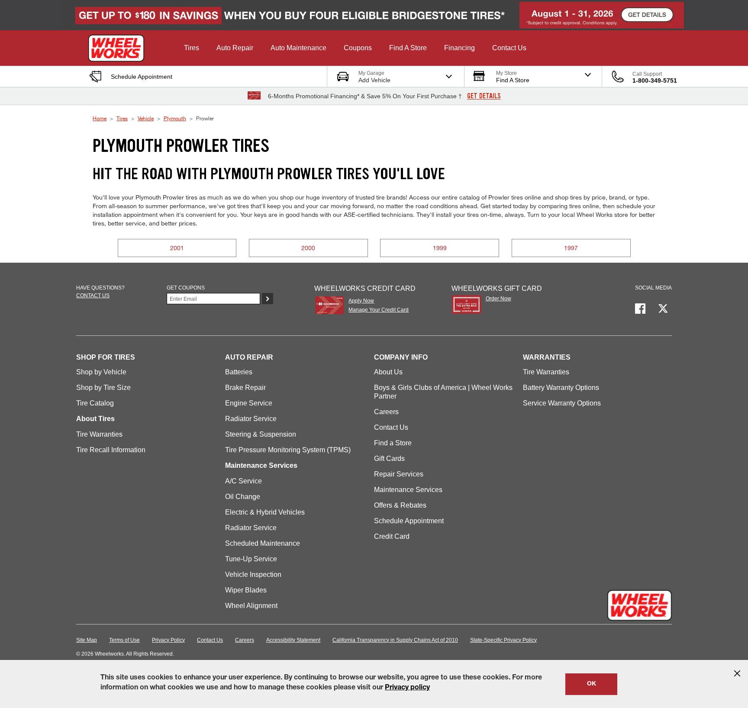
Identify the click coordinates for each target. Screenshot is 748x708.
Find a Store (393, 443)
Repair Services (398, 474)
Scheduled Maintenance (262, 543)
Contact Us (391, 427)
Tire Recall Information (110, 450)
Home (99, 118)
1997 (571, 247)
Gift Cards (389, 458)
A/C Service (243, 481)
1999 (440, 247)
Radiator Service (251, 418)
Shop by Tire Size (103, 387)
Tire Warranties (99, 434)
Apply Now (361, 301)
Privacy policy (407, 688)
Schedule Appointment (409, 521)
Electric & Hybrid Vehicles (265, 512)
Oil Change (242, 496)
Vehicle (146, 118)
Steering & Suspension (260, 434)
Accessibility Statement (293, 640)
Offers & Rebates (400, 505)
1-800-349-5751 (654, 80)
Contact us (93, 296)
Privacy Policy (168, 640)
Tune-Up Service (251, 559)
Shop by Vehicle (101, 372)
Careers (386, 411)
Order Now (498, 299)
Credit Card (391, 536)
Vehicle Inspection (253, 574)
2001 (177, 247)
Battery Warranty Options (561, 387)
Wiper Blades (246, 590)
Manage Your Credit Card (378, 310)
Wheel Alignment (251, 605)
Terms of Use (124, 640)
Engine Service (248, 403)
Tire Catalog (95, 403)
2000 (308, 247)
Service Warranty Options (562, 403)
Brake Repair (245, 387)
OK (591, 684)
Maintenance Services (408, 489)
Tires (122, 118)
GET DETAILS (484, 96)
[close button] (737, 673)
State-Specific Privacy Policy (503, 640)
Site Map (86, 640)
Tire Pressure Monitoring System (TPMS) (288, 450)
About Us (388, 372)
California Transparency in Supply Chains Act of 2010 (395, 640)
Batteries (238, 372)
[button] (191, 48)
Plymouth (175, 118)
